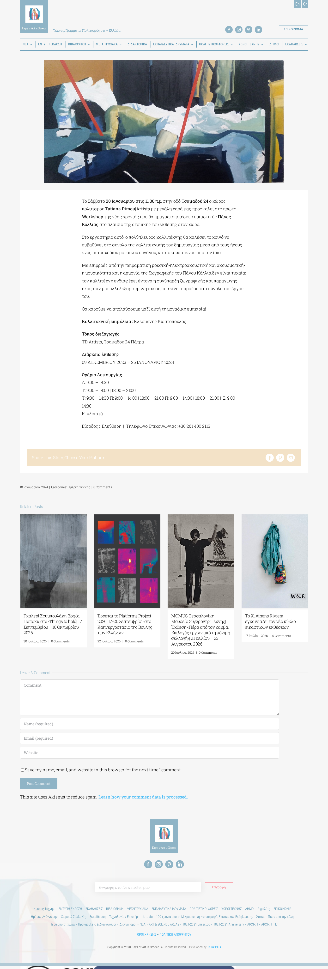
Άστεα (260, 917)
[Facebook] (269, 457)
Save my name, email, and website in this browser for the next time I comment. (103, 770)
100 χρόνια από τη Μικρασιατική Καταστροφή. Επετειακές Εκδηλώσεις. (204, 917)
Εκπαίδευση (98, 917)
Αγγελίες (264, 909)
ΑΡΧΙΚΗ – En (270, 924)
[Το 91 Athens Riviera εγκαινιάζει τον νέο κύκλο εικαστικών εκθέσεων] (275, 517)
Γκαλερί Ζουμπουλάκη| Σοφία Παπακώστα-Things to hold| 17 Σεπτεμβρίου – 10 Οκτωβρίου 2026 (53, 624)
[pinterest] (248, 29)
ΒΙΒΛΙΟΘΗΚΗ (114, 909)
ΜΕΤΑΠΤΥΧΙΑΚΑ (137, 909)
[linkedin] (258, 29)
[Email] (290, 457)
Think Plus (214, 947)
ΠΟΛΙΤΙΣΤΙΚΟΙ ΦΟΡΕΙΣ (203, 909)
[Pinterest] (280, 457)
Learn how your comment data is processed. (143, 797)
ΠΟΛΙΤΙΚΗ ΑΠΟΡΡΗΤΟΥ (175, 934)
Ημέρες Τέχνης (78, 487)
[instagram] (239, 29)
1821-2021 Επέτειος (196, 924)
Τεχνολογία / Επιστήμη (124, 917)
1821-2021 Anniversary (228, 924)
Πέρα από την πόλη (281, 917)
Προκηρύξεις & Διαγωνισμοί (97, 924)
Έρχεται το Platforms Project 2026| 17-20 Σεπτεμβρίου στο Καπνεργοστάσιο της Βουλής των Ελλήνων (124, 624)
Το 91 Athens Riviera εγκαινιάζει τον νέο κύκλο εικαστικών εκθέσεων (270, 621)
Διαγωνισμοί (128, 924)
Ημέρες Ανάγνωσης (44, 917)
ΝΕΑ (143, 924)
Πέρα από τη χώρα (62, 924)
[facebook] (229, 29)
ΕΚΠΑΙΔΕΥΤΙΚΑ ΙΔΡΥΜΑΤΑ (169, 909)
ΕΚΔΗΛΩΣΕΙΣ (94, 909)
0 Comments (102, 487)
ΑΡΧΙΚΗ (252, 924)
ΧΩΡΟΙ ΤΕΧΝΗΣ (231, 909)
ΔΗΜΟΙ (249, 909)
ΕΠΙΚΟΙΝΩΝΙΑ (282, 909)
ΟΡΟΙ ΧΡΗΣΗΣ (146, 934)
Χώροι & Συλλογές (73, 917)
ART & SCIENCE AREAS (164, 924)
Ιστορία (148, 917)
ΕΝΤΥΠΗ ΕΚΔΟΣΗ (70, 909)
